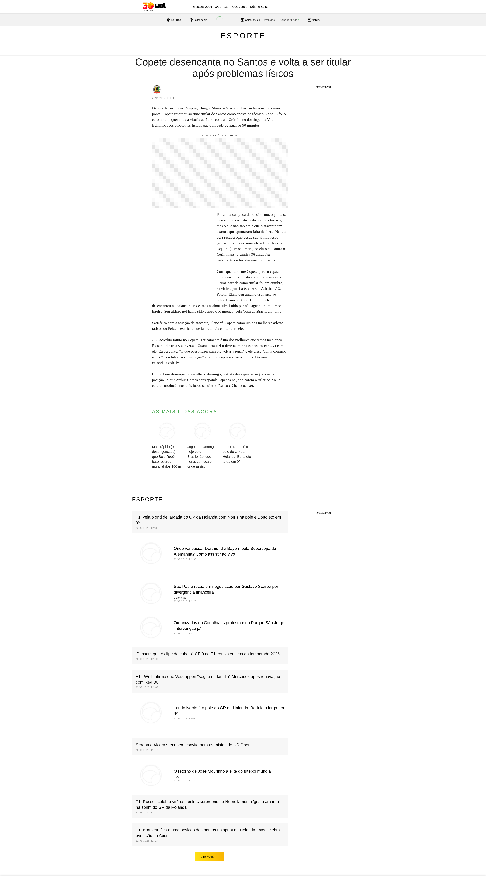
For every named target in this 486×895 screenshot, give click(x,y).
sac (313, 7)
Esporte (243, 36)
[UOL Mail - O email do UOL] (323, 7)
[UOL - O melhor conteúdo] (154, 7)
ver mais (207, 856)
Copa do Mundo (288, 20)
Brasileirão (269, 20)
